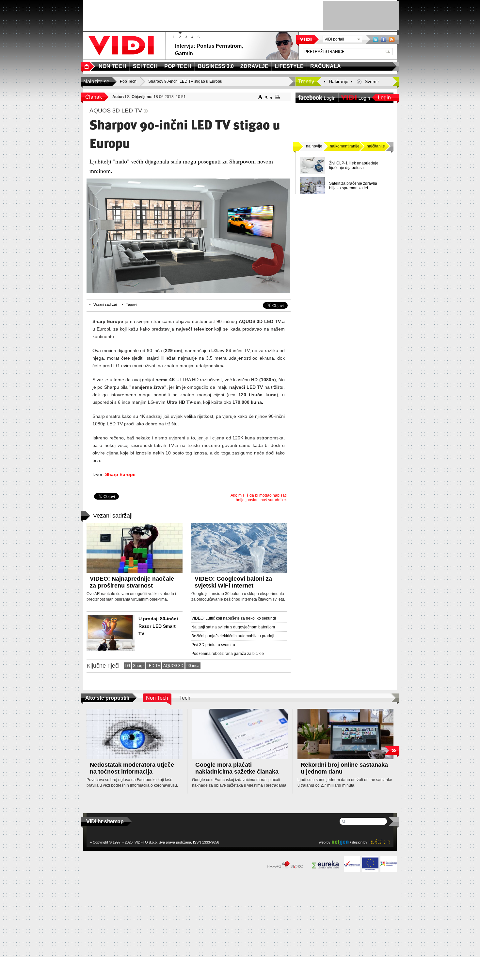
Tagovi (131, 304)
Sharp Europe (120, 474)
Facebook (384, 39)
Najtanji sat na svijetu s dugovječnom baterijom (233, 627)
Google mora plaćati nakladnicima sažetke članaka (237, 768)
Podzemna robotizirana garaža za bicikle (227, 653)
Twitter (375, 39)
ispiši (277, 97)
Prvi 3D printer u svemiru (213, 644)
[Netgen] (340, 842)
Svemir (372, 81)
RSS (392, 39)
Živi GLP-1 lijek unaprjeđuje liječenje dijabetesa (353, 165)
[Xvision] (379, 842)
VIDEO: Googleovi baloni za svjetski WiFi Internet (233, 582)
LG (127, 665)
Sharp (138, 665)
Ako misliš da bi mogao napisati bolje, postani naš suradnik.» (259, 497)
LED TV (153, 665)
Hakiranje (338, 81)
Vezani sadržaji (105, 304)
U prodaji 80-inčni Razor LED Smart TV (158, 626)
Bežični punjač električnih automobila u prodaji (232, 636)
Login (384, 97)
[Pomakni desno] (392, 750)
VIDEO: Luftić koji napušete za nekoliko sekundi (233, 618)
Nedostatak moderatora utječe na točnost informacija (132, 768)
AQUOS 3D (173, 665)
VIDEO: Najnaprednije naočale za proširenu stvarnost (132, 582)
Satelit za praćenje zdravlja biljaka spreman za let (353, 185)
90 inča (193, 665)
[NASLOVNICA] (88, 66)
